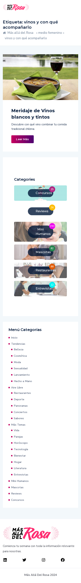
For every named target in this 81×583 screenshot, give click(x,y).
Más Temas (18, 425)
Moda (17, 362)
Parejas (18, 437)
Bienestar (20, 455)
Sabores (19, 418)
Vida (16, 430)
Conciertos (20, 412)
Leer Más (22, 139)
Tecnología (21, 449)
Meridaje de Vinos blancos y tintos (33, 114)
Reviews (16, 493)
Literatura (20, 468)
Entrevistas (21, 474)
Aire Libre (17, 387)
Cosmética (20, 356)
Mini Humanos (20, 481)
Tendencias (18, 344)
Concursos (17, 500)
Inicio (14, 337)
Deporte (19, 399)
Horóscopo (21, 443)
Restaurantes (22, 393)
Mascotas (17, 487)
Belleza (18, 349)
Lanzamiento (22, 375)
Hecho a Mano (23, 381)
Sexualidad (21, 368)
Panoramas (21, 406)
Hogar (18, 462)
